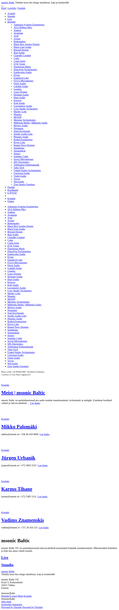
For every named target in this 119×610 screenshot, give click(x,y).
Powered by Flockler (11, 607)
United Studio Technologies (27, 170)
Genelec (18, 89)
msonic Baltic (8, 2)
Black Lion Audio (22, 47)
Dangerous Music (22, 66)
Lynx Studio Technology (26, 108)
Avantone (18, 33)
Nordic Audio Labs (23, 134)
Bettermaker (20, 41)
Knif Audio (19, 103)
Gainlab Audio (21, 86)
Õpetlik (11, 187)
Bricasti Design (21, 50)
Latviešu (12, 8)
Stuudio (11, 16)
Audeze (17, 30)
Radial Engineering (23, 139)
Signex (17, 153)
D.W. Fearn (19, 64)
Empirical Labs (21, 78)
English (21, 8)
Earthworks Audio (23, 72)
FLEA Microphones (23, 80)
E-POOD (12, 193)
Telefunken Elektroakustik (26, 165)
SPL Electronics (21, 162)
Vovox (17, 179)
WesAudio (19, 181)
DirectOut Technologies (25, 69)
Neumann (18, 128)
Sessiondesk (20, 151)
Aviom (17, 38)
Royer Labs (19, 142)
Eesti (3, 8)
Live (9, 19)
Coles (16, 58)
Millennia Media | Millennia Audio (30, 122)
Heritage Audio (21, 94)
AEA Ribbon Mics (23, 27)
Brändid (11, 22)
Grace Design (20, 92)
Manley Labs (20, 111)
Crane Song (19, 61)
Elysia (17, 75)
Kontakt (11, 198)
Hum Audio (19, 97)
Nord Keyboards (22, 131)
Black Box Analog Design (27, 44)
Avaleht (11, 13)
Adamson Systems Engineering (29, 24)
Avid (16, 36)
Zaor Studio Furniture (24, 184)
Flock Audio (20, 83)
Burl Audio (19, 52)
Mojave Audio (21, 125)
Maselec (18, 114)
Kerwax (18, 100)
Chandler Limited (22, 55)
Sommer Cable (21, 156)
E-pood (13, 596)
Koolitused (12, 190)
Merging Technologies (25, 120)
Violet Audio (20, 176)
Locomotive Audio (23, 106)
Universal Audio (22, 173)
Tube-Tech (19, 167)
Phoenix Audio (21, 136)
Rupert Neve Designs (24, 145)
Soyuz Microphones (23, 159)
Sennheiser (19, 148)
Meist (20, 596)
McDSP (18, 117)
